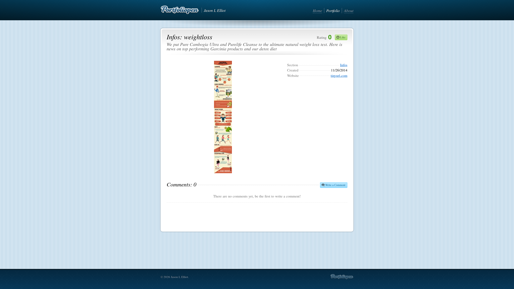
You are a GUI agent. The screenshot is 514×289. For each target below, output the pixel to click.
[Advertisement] (317, 106)
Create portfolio (341, 277)
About (348, 10)
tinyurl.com (339, 75)
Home (317, 10)
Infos (343, 64)
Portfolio (333, 10)
